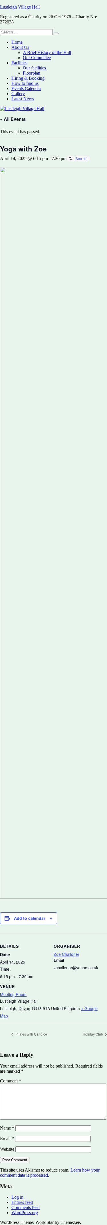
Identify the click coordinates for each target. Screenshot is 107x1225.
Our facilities (34, 67)
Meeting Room (13, 994)
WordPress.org (24, 1212)
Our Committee (37, 57)
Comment (10, 1080)
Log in (17, 1197)
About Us (20, 47)
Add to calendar (29, 918)
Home (17, 42)
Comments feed (25, 1207)
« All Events (13, 119)
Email (7, 1138)
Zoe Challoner (66, 954)
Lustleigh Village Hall (20, 7)
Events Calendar (26, 88)
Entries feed (22, 1202)
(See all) (81, 158)
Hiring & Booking (28, 78)
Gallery (18, 93)
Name (7, 1128)
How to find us (25, 83)
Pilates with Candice (31, 1034)
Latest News (22, 98)
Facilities (19, 62)
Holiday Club (93, 1034)
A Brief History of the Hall (47, 52)
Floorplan (31, 73)
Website (7, 1149)
